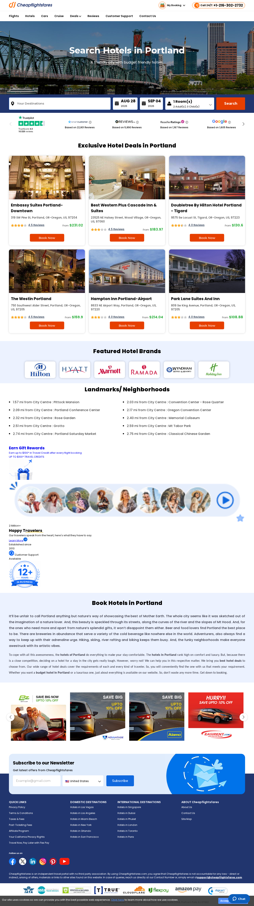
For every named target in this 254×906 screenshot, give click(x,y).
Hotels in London (127, 825)
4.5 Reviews (36, 225)
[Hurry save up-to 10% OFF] (215, 716)
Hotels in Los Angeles (82, 813)
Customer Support (119, 16)
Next (243, 124)
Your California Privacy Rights (27, 837)
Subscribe (120, 781)
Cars (44, 16)
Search (230, 103)
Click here (117, 900)
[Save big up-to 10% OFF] (97, 716)
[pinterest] (53, 861)
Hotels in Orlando (80, 831)
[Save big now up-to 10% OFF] (38, 716)
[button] (218, 891)
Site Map (186, 819)
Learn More (16, 540)
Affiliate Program (19, 831)
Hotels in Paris (125, 837)
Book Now (47, 238)
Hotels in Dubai (126, 813)
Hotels (30, 16)
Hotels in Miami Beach (83, 819)
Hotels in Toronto (127, 831)
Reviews (93, 16)
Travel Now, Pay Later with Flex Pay (29, 842)
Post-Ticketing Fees (20, 825)
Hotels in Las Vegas (82, 807)
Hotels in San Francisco (84, 837)
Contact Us (147, 16)
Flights (14, 16)
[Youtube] (64, 861)
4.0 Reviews (196, 225)
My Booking (174, 5)
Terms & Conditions (21, 813)
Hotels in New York (80, 825)
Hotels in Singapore (129, 807)
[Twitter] (22, 861)
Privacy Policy (17, 807)
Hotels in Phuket (126, 819)
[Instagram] (42, 861)
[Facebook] (12, 864)
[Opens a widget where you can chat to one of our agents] (239, 899)
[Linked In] (32, 861)
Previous (10, 124)
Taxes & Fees (16, 819)
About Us (186, 807)
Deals (74, 16)
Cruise (59, 16)
